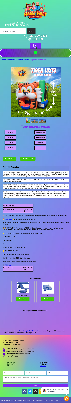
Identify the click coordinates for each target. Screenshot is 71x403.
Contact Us (11, 362)
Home (4, 60)
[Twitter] (30, 391)
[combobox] (13, 31)
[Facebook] (24, 391)
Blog (8, 366)
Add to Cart (9, 159)
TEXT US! (8, 265)
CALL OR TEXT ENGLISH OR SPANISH (17, 24)
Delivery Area (11, 364)
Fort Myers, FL (34, 331)
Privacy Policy (44, 362)
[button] (35, 52)
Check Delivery (28, 159)
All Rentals (43, 364)
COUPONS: (8, 219)
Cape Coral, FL (24, 331)
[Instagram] (35, 391)
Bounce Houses (23, 60)
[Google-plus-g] (41, 391)
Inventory (12, 60)
